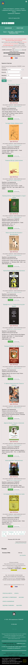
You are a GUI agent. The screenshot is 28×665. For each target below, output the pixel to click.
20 (15, 532)
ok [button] (24, 660)
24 (3, 534)
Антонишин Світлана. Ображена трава (14, 494)
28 (14, 534)
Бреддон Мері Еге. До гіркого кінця (14, 346)
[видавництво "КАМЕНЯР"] (3, 3)
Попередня (11, 532)
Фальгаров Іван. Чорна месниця (14, 460)
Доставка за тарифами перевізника (15, 106)
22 (21, 532)
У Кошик (10, 118)
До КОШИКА (23, 555)
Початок (4, 532)
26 (8, 534)
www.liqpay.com (17, 567)
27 (11, 534)
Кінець (4, 535)
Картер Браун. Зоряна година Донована (14, 270)
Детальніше (16, 118)
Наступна (21, 534)
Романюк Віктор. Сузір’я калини (14, 160)
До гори (14, 629)
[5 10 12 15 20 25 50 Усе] (13, 72)
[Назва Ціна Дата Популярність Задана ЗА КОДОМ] (15, 69)
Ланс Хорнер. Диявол (14, 84)
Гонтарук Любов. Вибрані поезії (14, 123)
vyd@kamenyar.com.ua (21, 643)
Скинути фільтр (9, 80)
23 (24, 532)
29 (17, 534)
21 (18, 532)
